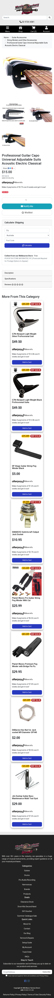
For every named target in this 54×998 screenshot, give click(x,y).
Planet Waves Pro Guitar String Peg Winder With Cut (26, 599)
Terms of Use (33, 995)
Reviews (8, 285)
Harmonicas (27, 885)
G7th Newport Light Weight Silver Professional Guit (24, 335)
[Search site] (49, 17)
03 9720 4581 (28, 22)
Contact (27, 929)
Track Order (27, 952)
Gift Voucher (27, 911)
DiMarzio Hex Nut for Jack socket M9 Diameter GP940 (24, 731)
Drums (27, 875)
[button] (27, 212)
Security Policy (45, 995)
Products (27, 894)
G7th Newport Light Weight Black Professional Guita (27, 401)
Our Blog (27, 933)
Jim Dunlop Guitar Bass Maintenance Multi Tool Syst (25, 797)
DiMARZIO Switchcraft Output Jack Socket (25, 533)
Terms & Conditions (29, 976)
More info (18, 182)
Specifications (10, 279)
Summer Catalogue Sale (27, 916)
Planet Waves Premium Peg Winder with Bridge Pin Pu (24, 665)
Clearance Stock (27, 902)
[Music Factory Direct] (27, 9)
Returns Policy (8, 995)
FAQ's (27, 957)
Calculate (28, 245)
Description (9, 273)
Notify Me (28, 206)
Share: (5, 168)
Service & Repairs (27, 938)
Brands (27, 889)
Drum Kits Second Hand (27, 907)
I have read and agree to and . (27, 976)
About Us (27, 924)
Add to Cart (27, 362)
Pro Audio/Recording (27, 880)
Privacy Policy (44, 976)
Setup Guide (27, 943)
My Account (27, 947)
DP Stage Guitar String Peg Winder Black (24, 467)
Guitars (27, 871)
